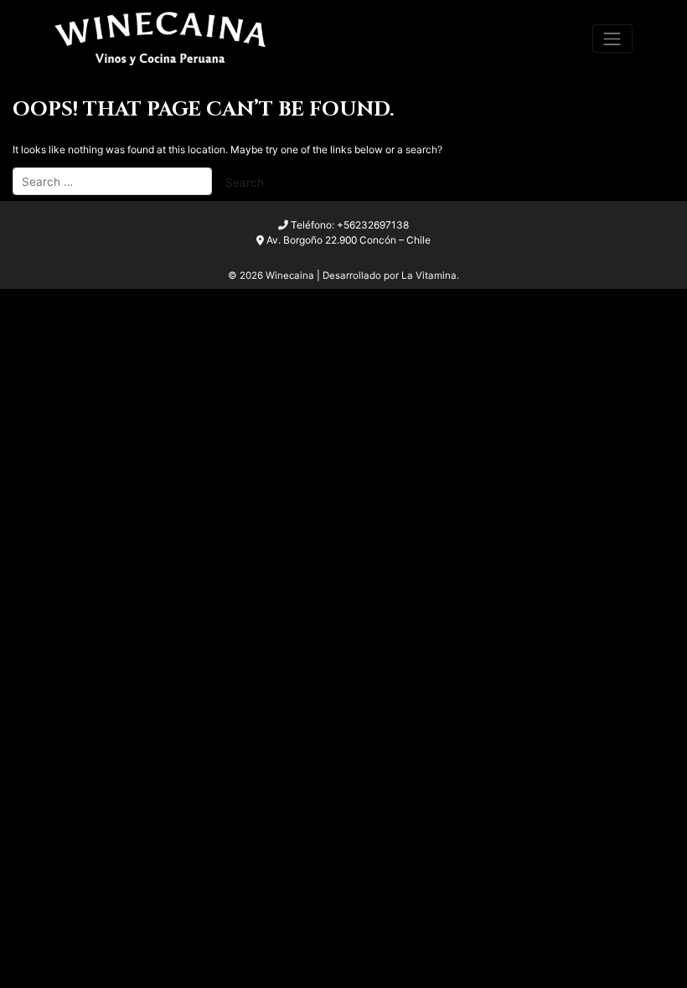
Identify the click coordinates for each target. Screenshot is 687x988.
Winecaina (290, 275)
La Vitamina (429, 275)
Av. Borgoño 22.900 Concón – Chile (348, 240)
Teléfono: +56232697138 (350, 225)
